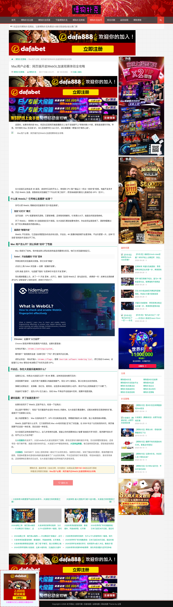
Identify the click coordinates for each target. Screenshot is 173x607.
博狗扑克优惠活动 (127, 385)
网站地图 (104, 604)
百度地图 (87, 604)
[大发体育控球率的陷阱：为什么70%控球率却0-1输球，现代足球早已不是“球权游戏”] (50, 515)
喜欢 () (64, 482)
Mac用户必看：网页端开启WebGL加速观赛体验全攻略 (48, 66)
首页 (13, 19)
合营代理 (78, 604)
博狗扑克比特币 (149, 389)
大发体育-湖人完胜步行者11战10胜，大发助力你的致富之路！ (90, 500)
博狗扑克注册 (27, 19)
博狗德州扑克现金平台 (129, 382)
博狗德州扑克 (125, 379)
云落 (119, 604)
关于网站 (70, 604)
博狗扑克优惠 (44, 19)
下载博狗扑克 (61, 19)
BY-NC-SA (80, 468)
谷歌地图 (96, 604)
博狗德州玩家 (148, 382)
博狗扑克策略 (20, 59)
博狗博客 (137, 19)
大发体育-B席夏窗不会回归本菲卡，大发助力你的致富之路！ (36, 500)
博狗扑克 (32, 72)
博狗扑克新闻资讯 (127, 389)
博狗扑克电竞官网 (127, 392)
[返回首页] (12, 59)
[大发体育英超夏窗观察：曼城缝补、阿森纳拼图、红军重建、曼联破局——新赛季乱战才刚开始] (76, 515)
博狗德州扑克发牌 (150, 379)
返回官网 (124, 19)
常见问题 (111, 19)
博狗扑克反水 (148, 385)
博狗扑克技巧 (96, 19)
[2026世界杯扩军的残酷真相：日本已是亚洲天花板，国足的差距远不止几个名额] (102, 515)
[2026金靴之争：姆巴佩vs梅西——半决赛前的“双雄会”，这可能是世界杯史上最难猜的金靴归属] (23, 515)
